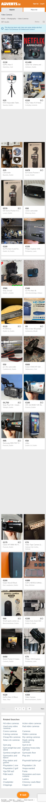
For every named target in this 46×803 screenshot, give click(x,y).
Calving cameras (10, 734)
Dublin (34, 67)
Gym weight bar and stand (11, 749)
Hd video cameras (11, 723)
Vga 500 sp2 (8, 771)
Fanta (24, 771)
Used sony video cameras (10, 727)
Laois (34, 251)
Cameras (26, 731)
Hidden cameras (29, 734)
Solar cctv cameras (11, 740)
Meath (35, 331)
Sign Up (35, 4)
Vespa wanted (28, 768)
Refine (37, 22)
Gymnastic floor (29, 753)
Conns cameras (10, 731)
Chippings (7, 785)
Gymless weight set (11, 753)
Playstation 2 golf (10, 768)
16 (29, 709)
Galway (27, 549)
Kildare (40, 293)
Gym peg (7, 745)
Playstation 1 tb (29, 765)
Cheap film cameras (11, 737)
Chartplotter (8, 782)
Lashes (25, 779)
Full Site (4, 800)
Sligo (8, 699)
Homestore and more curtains (31, 775)
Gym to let (26, 745)
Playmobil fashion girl (31, 761)
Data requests (28, 800)
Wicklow (31, 585)
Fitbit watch (8, 774)
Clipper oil (26, 785)
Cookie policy (5, 801)
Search (11, 10)
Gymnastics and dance (10, 757)
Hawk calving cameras (28, 741)
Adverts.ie (10, 4)
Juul (5, 779)
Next (42, 709)
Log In (42, 4)
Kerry (33, 213)
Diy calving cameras (31, 737)
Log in (19, 800)
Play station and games (10, 762)
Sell (24, 795)
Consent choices (18, 801)
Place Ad (34, 10)
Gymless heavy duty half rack (31, 749)
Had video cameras (30, 726)
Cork (11, 67)
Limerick (34, 105)
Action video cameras (31, 723)
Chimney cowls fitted (31, 782)
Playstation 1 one (10, 765)
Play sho (26, 756)
